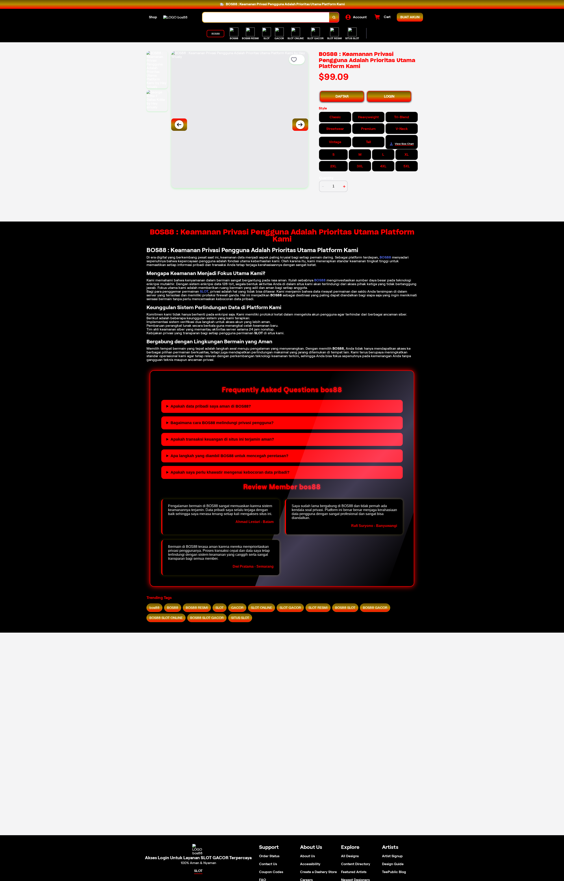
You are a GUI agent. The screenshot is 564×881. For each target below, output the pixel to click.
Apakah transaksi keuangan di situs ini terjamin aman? (222, 439)
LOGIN (389, 96)
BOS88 (385, 257)
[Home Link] (175, 17)
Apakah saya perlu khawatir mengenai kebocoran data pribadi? (230, 472)
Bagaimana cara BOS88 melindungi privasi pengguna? (222, 423)
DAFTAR (342, 96)
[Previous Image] (179, 124)
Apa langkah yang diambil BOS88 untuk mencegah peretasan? (229, 456)
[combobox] (265, 17)
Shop (153, 17)
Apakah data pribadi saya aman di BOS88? (211, 406)
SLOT (204, 291)
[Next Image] (300, 124)
